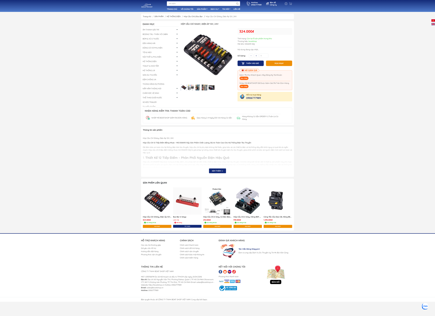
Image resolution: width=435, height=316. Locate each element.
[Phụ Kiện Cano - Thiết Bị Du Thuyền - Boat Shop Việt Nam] (147, 6)
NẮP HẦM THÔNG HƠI (152, 88)
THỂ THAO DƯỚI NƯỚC (152, 97)
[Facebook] (220, 272)
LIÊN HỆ (236, 9)
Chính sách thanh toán (189, 245)
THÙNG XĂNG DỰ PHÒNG (153, 84)
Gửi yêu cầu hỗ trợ (148, 248)
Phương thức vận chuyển (151, 254)
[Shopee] (225, 272)
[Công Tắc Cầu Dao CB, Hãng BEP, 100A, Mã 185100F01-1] (278, 201)
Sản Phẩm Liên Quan (155, 182)
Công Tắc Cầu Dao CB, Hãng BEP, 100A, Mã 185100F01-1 (278, 217)
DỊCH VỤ (214, 9)
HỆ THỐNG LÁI (149, 70)
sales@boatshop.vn (155, 287)
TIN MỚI (225, 9)
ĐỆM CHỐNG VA (149, 79)
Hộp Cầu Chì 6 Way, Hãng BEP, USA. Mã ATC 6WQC (247, 217)
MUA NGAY (279, 63)
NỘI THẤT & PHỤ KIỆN (152, 57)
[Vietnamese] (433, 20)
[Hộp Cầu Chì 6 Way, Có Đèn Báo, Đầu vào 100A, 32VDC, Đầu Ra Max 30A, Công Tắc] (217, 201)
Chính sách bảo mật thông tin (192, 254)
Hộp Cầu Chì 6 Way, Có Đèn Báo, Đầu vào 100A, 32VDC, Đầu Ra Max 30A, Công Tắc (217, 217)
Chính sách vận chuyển (189, 251)
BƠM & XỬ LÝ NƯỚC (151, 39)
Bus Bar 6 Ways (179, 217)
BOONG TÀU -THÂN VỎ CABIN (155, 34)
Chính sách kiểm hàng (189, 258)
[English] (433, 24)
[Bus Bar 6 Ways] (187, 201)
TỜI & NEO (147, 52)
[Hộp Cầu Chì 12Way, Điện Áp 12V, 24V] (157, 201)
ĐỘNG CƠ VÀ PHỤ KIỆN (152, 48)
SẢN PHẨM (201, 9)
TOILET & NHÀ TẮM (151, 66)
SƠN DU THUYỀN (150, 75)
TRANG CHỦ (172, 9)
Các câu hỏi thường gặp (151, 245)
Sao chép (244, 78)
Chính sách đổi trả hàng (189, 248)
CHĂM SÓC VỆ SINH (151, 93)
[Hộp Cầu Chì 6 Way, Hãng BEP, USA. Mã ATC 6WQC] (247, 201)
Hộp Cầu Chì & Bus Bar (194, 16)
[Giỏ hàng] (291, 3)
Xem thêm (216, 171)
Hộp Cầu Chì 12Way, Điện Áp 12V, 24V (157, 217)
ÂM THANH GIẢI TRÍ (151, 30)
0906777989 (253, 98)
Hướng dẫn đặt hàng (149, 251)
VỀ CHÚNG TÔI (187, 9)
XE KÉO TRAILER (150, 102)
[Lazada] (229, 272)
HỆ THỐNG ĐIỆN (174, 16)
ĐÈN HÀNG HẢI (149, 43)
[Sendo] (234, 272)
